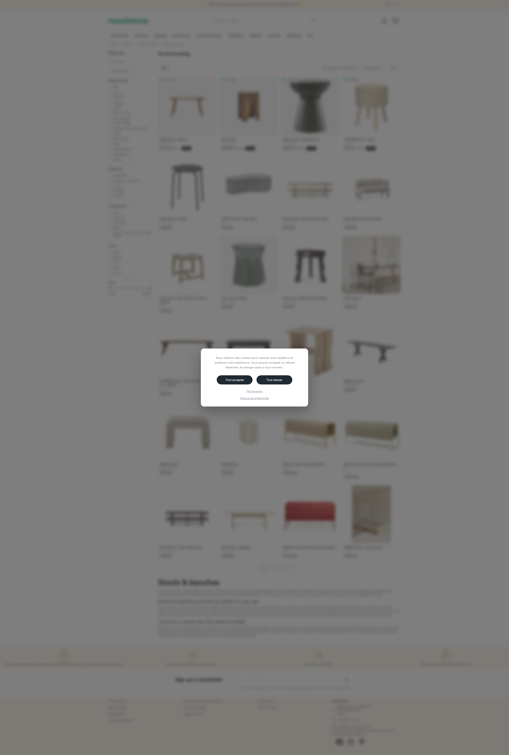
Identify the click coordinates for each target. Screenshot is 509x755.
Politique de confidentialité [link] (254, 398)
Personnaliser (254, 391)
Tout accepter (234, 380)
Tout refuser (274, 380)
